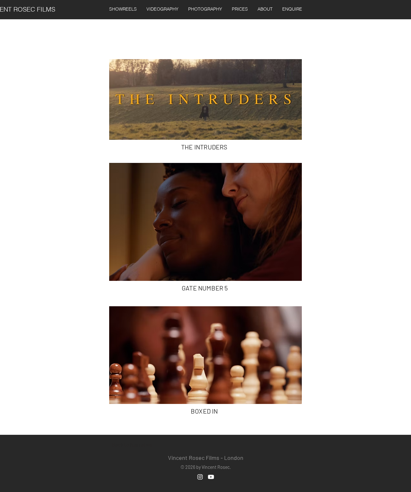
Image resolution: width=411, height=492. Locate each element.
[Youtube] (210, 476)
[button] (162, 9)
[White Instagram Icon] (200, 476)
